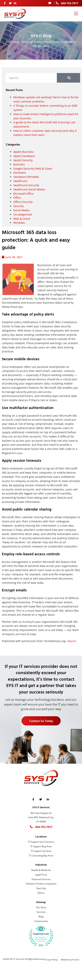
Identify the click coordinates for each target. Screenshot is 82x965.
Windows (19, 222)
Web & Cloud (21, 218)
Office (17, 197)
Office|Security (23, 202)
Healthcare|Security (26, 185)
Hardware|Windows (26, 177)
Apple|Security (23, 160)
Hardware (19, 172)
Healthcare (20, 181)
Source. (72, 641)
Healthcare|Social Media (29, 189)
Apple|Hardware (24, 156)
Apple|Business (23, 152)
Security (18, 206)
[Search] (68, 78)
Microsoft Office (23, 193)
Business (19, 164)
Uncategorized (22, 214)
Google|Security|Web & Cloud (32, 168)
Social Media (21, 210)
